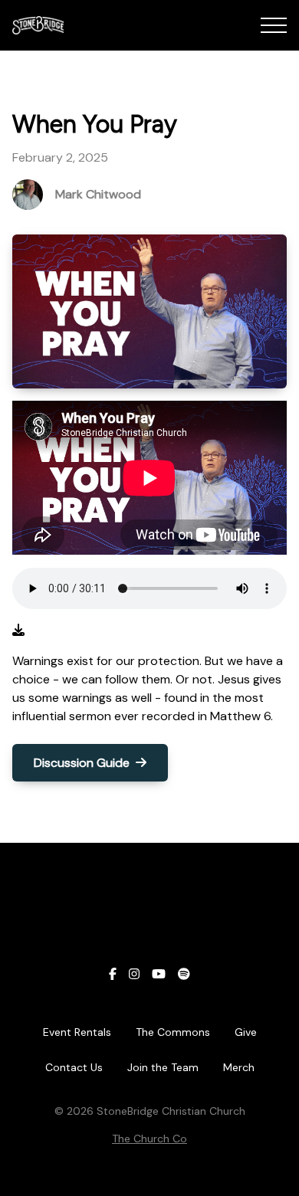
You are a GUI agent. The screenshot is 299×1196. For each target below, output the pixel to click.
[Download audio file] (18, 630)
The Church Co (149, 1138)
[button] (274, 25)
